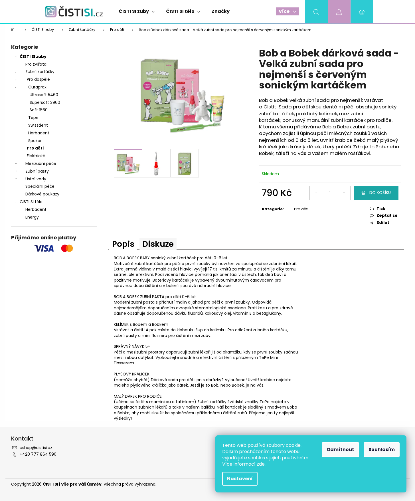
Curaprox (37, 87)
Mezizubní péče (40, 163)
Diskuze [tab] (158, 244)
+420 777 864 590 (38, 454)
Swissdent (38, 125)
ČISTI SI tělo (31, 202)
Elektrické (36, 156)
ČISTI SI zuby (33, 56)
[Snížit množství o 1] (316, 193)
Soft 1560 (39, 110)
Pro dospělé (38, 79)
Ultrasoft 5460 (44, 95)
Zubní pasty (37, 171)
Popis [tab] (123, 244)
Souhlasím (382, 449)
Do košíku (380, 192)
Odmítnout (340, 449)
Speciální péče (39, 186)
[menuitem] (136, 11)
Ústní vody (35, 179)
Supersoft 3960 (45, 102)
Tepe (33, 117)
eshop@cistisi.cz (36, 448)
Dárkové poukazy (42, 194)
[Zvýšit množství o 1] (344, 193)
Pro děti (35, 148)
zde (261, 464)
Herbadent (38, 133)
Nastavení (240, 478)
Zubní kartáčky (39, 71)
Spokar (35, 141)
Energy (32, 217)
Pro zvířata (35, 64)
